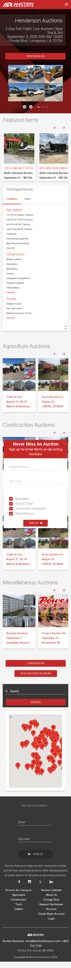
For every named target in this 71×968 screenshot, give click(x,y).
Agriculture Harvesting (17, 243)
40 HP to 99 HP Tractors (18, 224)
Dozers (10, 273)
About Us (51, 895)
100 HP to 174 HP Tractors (19, 219)
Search (36, 702)
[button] (24, 107)
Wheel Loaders (13, 259)
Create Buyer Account (51, 913)
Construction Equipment (16, 508)
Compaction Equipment (18, 278)
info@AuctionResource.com (43, 941)
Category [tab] (11, 198)
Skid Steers (12, 269)
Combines (11, 234)
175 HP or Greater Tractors (19, 215)
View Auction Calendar (35, 673)
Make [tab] (28, 198)
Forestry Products (15, 283)
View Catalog (36, 56)
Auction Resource (13, 941)
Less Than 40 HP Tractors (19, 229)
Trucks (11, 299)
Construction (15, 254)
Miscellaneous (16, 513)
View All (10, 248)
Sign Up (33, 523)
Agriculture (16, 498)
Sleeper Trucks (13, 304)
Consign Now (35, 663)
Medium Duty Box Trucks (18, 313)
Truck (18, 904)
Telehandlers (12, 288)
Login (51, 918)
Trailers (18, 909)
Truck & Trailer (16, 503)
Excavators (12, 264)
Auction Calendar (51, 890)
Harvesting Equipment (17, 238)
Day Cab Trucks (14, 308)
